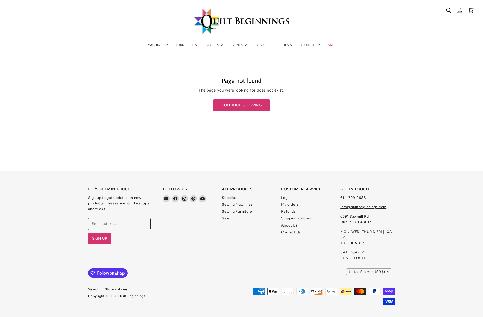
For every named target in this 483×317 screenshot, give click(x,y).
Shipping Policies (296, 218)
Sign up (99, 238)
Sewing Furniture (237, 211)
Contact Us (291, 232)
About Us (308, 45)
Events (237, 45)
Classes (213, 45)
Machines (156, 45)
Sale (331, 45)
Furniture (185, 45)
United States (367, 272)
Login (286, 198)
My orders (290, 204)
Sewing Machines (237, 204)
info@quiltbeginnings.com (363, 207)
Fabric (260, 45)
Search (93, 289)
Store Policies (116, 289)
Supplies (282, 45)
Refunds (288, 211)
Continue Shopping (241, 105)
